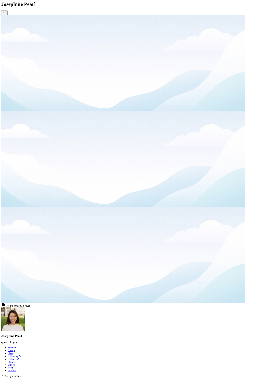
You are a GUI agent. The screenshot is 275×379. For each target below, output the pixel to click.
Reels (10, 367)
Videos (11, 364)
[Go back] (4, 13)
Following (14, 356)
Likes (10, 353)
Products (12, 370)
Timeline (12, 347)
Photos (11, 362)
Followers (14, 359)
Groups (11, 350)
